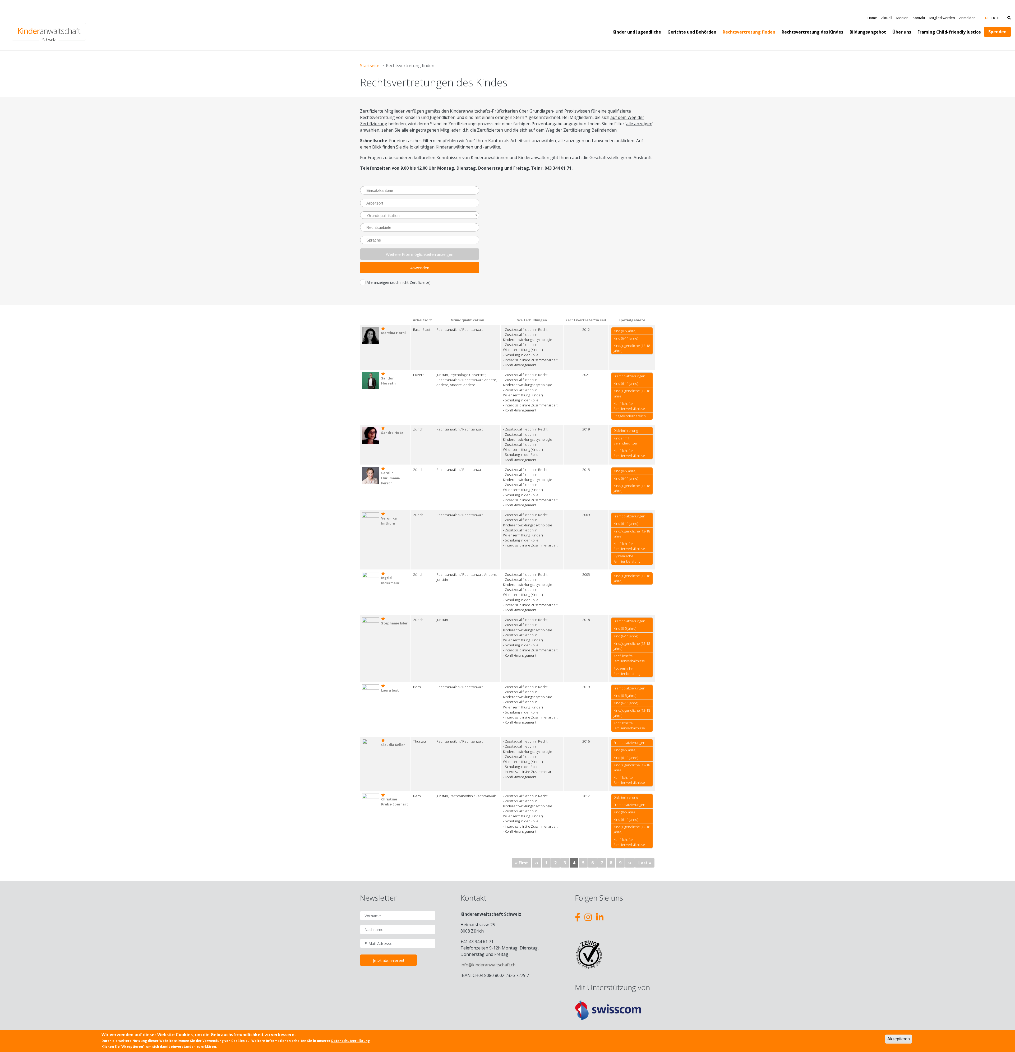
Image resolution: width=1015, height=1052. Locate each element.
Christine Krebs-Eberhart (394, 802)
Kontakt (919, 17)
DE (987, 17)
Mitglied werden (942, 17)
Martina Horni (393, 332)
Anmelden (967, 17)
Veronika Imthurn (389, 521)
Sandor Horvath (388, 381)
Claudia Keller (393, 744)
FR (993, 17)
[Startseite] (49, 25)
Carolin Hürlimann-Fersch (390, 477)
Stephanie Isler (394, 623)
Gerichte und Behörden (691, 32)
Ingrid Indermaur (390, 580)
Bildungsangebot (868, 32)
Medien (902, 17)
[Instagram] (588, 917)
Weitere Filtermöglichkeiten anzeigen (419, 254)
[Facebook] (577, 917)
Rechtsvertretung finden (749, 32)
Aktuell (886, 17)
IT (998, 17)
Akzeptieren (898, 1039)
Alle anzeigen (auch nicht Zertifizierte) (399, 282)
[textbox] (422, 215)
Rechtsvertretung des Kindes (812, 32)
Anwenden (419, 267)
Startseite (369, 65)
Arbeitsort (422, 320)
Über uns (901, 32)
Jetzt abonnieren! (388, 960)
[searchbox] (422, 190)
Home (872, 17)
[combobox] (419, 190)
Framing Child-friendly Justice (949, 32)
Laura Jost (390, 690)
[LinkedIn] (599, 917)
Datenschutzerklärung (350, 1041)
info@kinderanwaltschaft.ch (487, 965)
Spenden (997, 32)
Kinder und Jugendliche (636, 32)
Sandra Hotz (392, 432)
